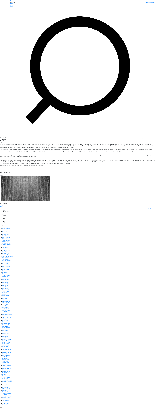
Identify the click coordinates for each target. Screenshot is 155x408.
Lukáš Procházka (6, 323)
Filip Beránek (5, 238)
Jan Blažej (4, 311)
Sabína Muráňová (6, 340)
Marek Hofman (5, 295)
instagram (2, 204)
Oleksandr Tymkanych (7, 256)
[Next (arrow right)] (1, 407)
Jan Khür (4, 374)
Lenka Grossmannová (7, 227)
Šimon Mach (5, 384)
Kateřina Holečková (6, 260)
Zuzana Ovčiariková (7, 365)
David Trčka (5, 230)
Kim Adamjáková (6, 266)
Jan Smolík (4, 356)
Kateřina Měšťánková (7, 368)
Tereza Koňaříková (6, 289)
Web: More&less (151, 208)
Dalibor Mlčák (5, 276)
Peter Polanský (5, 367)
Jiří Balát (4, 300)
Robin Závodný (5, 285)
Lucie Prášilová (5, 346)
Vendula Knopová (6, 240)
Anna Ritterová (5, 305)
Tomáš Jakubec (6, 335)
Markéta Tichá (5, 333)
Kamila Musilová (6, 327)
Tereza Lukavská (6, 304)
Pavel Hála (4, 270)
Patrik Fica (4, 390)
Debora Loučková (6, 324)
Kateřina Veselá (5, 345)
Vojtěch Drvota (5, 372)
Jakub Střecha (5, 403)
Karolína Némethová (7, 314)
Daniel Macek (5, 329)
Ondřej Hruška (5, 291)
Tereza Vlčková (6, 369)
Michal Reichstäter (6, 273)
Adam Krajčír (5, 247)
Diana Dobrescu (6, 298)
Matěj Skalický (5, 307)
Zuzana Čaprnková (6, 244)
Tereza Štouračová (6, 275)
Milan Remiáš (5, 387)
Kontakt (11, 8)
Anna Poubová (5, 337)
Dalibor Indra (5, 288)
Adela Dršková (5, 400)
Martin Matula (5, 404)
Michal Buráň (5, 378)
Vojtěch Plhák (5, 362)
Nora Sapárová (5, 253)
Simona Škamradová (7, 380)
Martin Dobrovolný (6, 348)
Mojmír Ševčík (5, 359)
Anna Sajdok (5, 294)
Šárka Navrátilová (6, 349)
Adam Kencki (5, 313)
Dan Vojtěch (5, 330)
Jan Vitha (4, 394)
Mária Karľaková (6, 301)
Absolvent (12, 0)
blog (1, 206)
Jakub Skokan (5, 308)
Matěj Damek (5, 263)
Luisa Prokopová (6, 402)
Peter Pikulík (5, 284)
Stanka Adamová (6, 233)
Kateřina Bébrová (6, 279)
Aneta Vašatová (6, 237)
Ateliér (11, 6)
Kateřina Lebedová (6, 310)
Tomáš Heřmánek (6, 377)
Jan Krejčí (4, 272)
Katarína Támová (6, 332)
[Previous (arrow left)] (0, 407)
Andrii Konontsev (6, 286)
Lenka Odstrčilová (6, 281)
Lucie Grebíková (6, 228)
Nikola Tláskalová (6, 267)
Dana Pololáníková (6, 235)
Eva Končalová (5, 234)
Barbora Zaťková (6, 375)
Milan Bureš (5, 320)
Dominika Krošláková (7, 381)
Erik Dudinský (5, 302)
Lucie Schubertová (6, 243)
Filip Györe (4, 318)
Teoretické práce (13, 5)
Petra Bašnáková (6, 269)
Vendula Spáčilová (6, 317)
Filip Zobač (5, 246)
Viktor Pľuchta (5, 386)
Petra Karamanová (6, 352)
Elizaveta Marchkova (7, 396)
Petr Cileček (5, 391)
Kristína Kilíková (6, 388)
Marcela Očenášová (6, 297)
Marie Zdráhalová (6, 371)
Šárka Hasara (5, 259)
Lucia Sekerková (6, 343)
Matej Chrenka (5, 241)
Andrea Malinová (6, 254)
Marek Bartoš (5, 231)
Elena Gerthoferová (6, 339)
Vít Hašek (4, 251)
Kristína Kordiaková (6, 383)
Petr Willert (5, 351)
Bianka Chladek (6, 265)
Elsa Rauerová (5, 257)
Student (11, 3)
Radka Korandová (6, 321)
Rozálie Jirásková (6, 364)
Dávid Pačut (5, 336)
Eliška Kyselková (6, 249)
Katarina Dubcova (6, 262)
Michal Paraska (5, 399)
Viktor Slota (5, 361)
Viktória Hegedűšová (7, 393)
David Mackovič (6, 282)
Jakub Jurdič (5, 316)
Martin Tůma (5, 353)
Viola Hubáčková (6, 278)
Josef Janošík (5, 358)
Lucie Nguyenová (6, 342)
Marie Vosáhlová (6, 397)
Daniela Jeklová (6, 355)
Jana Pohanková (6, 250)
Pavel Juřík (4, 292)
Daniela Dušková (6, 326)
